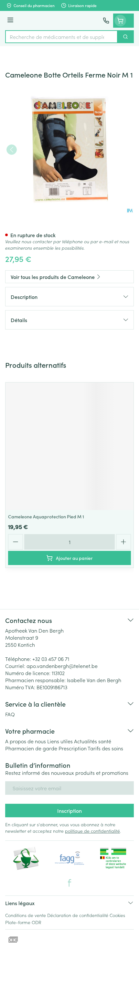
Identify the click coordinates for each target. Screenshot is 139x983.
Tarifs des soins (105, 748)
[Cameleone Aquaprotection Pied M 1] (69, 446)
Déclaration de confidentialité (77, 915)
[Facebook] (69, 883)
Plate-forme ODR (23, 922)
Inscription (69, 810)
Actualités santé (92, 741)
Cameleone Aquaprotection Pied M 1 (46, 516)
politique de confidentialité (92, 831)
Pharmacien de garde (31, 748)
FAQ (10, 714)
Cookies (117, 915)
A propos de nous (25, 741)
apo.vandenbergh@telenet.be (62, 665)
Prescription (73, 748)
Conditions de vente (25, 915)
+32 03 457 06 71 (50, 658)
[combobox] (61, 36)
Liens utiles (60, 741)
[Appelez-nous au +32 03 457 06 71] (106, 20)
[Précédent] (11, 149)
